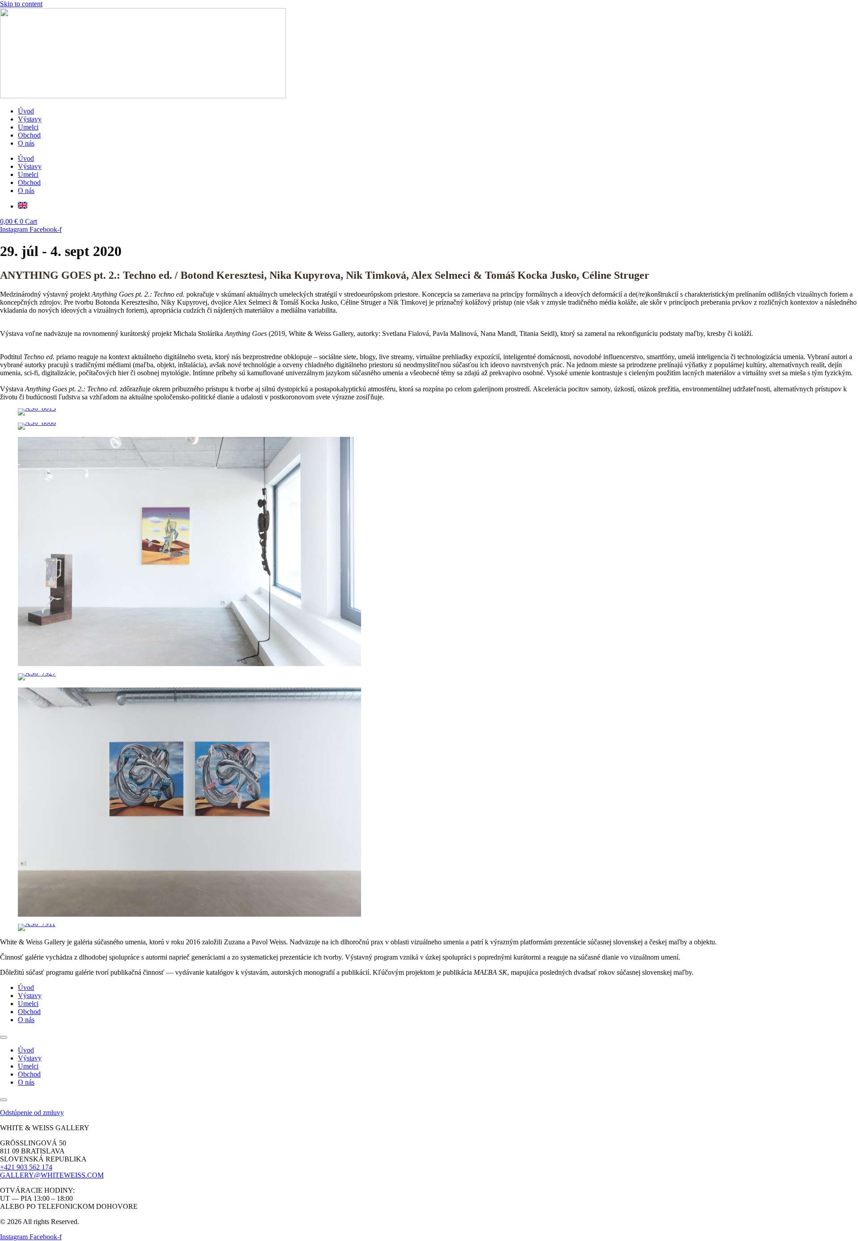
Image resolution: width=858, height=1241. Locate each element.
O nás (26, 143)
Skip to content (21, 4)
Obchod (29, 135)
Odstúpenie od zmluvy (32, 1112)
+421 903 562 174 (26, 1167)
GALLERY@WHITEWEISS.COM (52, 1175)
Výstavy (30, 119)
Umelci (28, 127)
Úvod (26, 111)
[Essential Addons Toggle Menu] (3, 1037)
